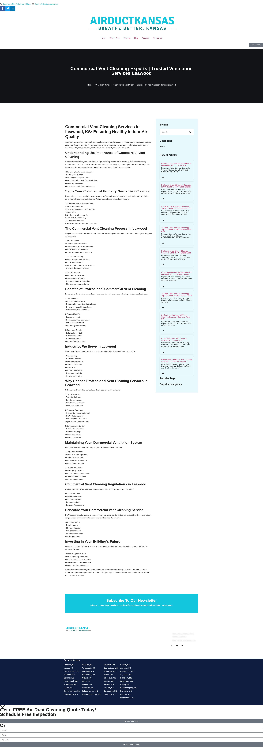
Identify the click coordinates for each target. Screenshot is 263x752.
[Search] (190, 132)
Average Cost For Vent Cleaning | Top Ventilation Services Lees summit (176, 295)
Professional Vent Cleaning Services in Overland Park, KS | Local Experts (176, 186)
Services (127, 38)
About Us (145, 38)
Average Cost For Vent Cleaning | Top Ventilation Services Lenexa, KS (176, 207)
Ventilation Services (103, 85)
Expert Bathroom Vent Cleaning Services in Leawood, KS (174, 339)
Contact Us (157, 38)
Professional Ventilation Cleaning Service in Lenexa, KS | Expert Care (176, 252)
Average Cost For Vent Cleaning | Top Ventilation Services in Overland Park (176, 230)
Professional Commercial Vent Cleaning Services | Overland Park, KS (175, 317)
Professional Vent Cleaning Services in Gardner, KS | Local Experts (176, 165)
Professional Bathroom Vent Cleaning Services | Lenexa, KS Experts (176, 361)
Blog (136, 38)
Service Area (114, 38)
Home (103, 38)
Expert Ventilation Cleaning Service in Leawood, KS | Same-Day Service (176, 273)
